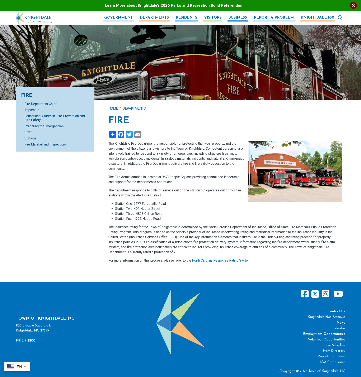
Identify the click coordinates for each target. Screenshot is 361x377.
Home (113, 108)
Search (340, 18)
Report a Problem (274, 18)
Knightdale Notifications (326, 317)
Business (237, 18)
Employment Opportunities (324, 334)
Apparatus (31, 110)
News (341, 322)
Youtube (338, 294)
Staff (28, 132)
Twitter (315, 293)
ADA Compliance (332, 362)
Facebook (305, 294)
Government (118, 18)
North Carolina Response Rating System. (221, 260)
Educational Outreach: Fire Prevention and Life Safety (54, 118)
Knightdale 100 (317, 18)
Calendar (338, 328)
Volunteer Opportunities (326, 339)
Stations (30, 138)
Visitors (212, 18)
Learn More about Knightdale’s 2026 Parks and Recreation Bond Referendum (174, 5)
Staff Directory (333, 351)
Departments (154, 18)
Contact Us (336, 311)
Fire (26, 95)
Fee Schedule (335, 345)
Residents (186, 18)
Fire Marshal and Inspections (45, 144)
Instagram (325, 294)
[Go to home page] (34, 13)
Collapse (353, 5)
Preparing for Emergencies (44, 126)
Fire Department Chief (40, 104)
